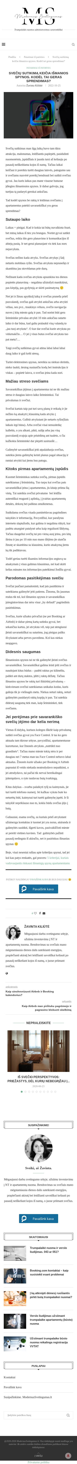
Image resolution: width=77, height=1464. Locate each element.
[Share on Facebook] (40, 913)
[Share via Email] (44, 913)
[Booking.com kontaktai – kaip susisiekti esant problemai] (15, 1276)
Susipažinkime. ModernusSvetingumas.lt (28, 1397)
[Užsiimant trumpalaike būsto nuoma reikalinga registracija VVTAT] (15, 1343)
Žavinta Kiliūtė (34, 85)
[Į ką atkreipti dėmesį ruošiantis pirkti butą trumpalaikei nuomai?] (15, 1298)
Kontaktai (9, 1377)
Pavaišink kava (39, 879)
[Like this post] (35, 913)
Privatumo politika (38, 1462)
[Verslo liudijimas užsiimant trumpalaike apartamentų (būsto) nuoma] (15, 1321)
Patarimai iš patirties (34, 57)
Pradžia (12, 57)
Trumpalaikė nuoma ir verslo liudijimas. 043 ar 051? (48, 1249)
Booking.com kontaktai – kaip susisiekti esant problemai (49, 1272)
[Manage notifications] (68, 1456)
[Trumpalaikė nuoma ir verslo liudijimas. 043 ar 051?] (15, 1253)
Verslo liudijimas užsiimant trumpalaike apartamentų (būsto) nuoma (51, 1319)
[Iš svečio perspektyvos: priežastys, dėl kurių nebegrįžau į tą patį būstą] (38, 1051)
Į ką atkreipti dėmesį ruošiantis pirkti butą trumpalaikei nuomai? (51, 1295)
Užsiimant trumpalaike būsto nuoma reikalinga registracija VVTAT (49, 1342)
